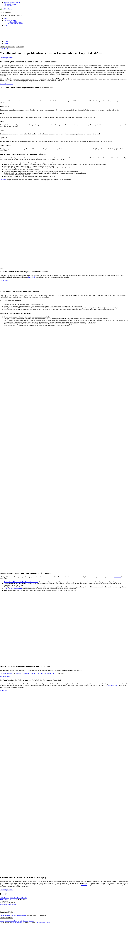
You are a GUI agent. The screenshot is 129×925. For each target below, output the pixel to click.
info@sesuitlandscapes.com (8, 904)
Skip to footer (8, 6)
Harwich (10, 673)
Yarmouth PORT (29, 673)
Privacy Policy (40, 922)
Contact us (3, 179)
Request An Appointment (7, 46)
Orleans (14, 915)
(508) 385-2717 (4, 48)
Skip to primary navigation (12, 2)
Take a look (31, 277)
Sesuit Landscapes (16, 922)
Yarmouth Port (21, 915)
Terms (48, 922)
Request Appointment (6, 917)
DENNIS (3, 673)
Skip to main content (10, 4)
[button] (1, 268)
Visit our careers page (111, 685)
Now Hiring (20, 46)
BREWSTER (42, 673)
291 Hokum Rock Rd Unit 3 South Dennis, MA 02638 (13, 898)
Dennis (2, 915)
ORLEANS (18, 673)
